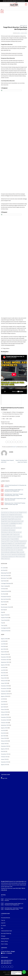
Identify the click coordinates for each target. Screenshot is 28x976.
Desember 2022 (5, 746)
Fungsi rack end (16, 534)
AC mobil (3, 567)
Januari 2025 (4, 683)
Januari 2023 (4, 743)
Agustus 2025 (4, 664)
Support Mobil (4, 614)
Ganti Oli (3, 923)
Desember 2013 (5, 762)
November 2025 (5, 659)
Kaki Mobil (3, 580)
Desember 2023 (5, 717)
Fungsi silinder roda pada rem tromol (8, 536)
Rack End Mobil (4, 599)
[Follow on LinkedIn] (9, 967)
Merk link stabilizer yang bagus (18, 545)
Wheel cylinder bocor (5, 558)
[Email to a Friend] (14, 442)
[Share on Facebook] (9, 442)
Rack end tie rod (11, 549)
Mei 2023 (3, 733)
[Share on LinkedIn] (19, 442)
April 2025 (3, 675)
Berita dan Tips (4, 578)
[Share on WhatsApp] (7, 442)
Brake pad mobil (4, 523)
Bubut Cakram (4, 941)
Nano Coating (4, 586)
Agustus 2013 (4, 764)
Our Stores (10, 972)
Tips (2, 622)
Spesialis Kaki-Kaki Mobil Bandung (18, 554)
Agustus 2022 (4, 748)
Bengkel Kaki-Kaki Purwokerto (15, 514)
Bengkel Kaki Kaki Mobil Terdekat (7, 516)
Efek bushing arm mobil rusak (7, 532)
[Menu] (2, 4)
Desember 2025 (5, 657)
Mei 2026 (3, 646)
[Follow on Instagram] (5, 967)
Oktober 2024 (4, 691)
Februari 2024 (4, 712)
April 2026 (3, 649)
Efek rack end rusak (17, 532)
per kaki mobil (16, 547)
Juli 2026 (3, 641)
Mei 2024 (3, 704)
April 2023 (3, 735)
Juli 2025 (3, 667)
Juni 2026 (3, 643)
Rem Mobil (3, 601)
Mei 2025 (3, 672)
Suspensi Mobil (4, 617)
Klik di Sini (3, 354)
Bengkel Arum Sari (4, 514)
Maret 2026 (4, 651)
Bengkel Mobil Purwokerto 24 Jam (14, 519)
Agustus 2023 (4, 727)
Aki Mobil (3, 570)
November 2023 (5, 720)
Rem (2, 928)
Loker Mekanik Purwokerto (20, 543)
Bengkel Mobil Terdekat (6, 521)
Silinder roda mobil (20, 552)
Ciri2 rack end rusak (17, 527)
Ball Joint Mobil (4, 575)
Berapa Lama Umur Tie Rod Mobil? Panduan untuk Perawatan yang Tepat (15, 503)
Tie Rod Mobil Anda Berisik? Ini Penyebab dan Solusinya (15, 486)
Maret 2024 (4, 709)
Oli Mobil (3, 588)
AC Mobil (3, 925)
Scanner (3, 604)
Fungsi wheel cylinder (5, 538)
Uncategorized (4, 628)
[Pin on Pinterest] (16, 442)
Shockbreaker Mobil (6, 607)
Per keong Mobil (23, 547)
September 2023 (5, 725)
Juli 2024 (3, 699)
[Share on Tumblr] (21, 442)
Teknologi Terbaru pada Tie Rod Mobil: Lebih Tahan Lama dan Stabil (15, 499)
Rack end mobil (4, 549)
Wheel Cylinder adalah (20, 556)
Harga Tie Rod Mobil (14, 541)
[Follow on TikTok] (7, 967)
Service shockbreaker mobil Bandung (8, 552)
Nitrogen (3, 936)
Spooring (3, 609)
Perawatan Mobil (5, 596)
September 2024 (5, 693)
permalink (25, 446)
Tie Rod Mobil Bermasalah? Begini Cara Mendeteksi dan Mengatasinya (14, 490)
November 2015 (5, 754)
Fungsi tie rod (19, 536)
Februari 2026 (4, 654)
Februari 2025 (4, 680)
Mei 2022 (3, 751)
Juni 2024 (3, 701)
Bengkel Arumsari (22, 512)
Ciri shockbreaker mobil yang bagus (8, 530)
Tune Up (3, 625)
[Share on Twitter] (11, 442)
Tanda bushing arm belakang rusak (8, 556)
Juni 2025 (3, 670)
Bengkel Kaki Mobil (19, 516)
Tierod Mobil (4, 620)
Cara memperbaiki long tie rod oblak (8, 525)
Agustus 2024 (4, 696)
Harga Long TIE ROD (5, 541)
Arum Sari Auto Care (5, 512)
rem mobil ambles (19, 549)
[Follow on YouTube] (12, 967)
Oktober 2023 (4, 722)
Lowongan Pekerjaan (6, 583)
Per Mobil (3, 594)
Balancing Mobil (5, 573)
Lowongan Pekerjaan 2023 (6, 545)
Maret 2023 (4, 738)
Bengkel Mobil (4, 519)
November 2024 (5, 688)
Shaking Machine (5, 938)
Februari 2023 (4, 741)
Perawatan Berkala (5, 917)
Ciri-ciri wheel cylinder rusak (6, 527)
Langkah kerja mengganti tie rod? (7, 543)
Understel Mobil (5, 630)
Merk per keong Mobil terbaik (7, 547)
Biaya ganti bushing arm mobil (17, 521)
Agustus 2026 (4, 638)
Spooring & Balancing (6, 933)
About (5, 972)
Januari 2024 (4, 714)
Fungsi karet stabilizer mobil (6, 534)
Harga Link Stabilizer (15, 538)
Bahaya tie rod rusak (14, 512)
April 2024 (3, 706)
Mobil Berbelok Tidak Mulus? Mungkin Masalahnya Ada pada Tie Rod (14, 494)
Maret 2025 (4, 678)
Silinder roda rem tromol (6, 554)
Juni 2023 (3, 730)
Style (2, 612)
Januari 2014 (4, 759)
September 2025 (5, 662)
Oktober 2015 (4, 756)
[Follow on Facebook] (2, 967)
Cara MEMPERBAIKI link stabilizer (15, 523)
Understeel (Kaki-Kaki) (6, 930)
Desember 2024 (5, 685)
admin (25, 33)
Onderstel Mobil (5, 591)
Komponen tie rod (23, 541)
